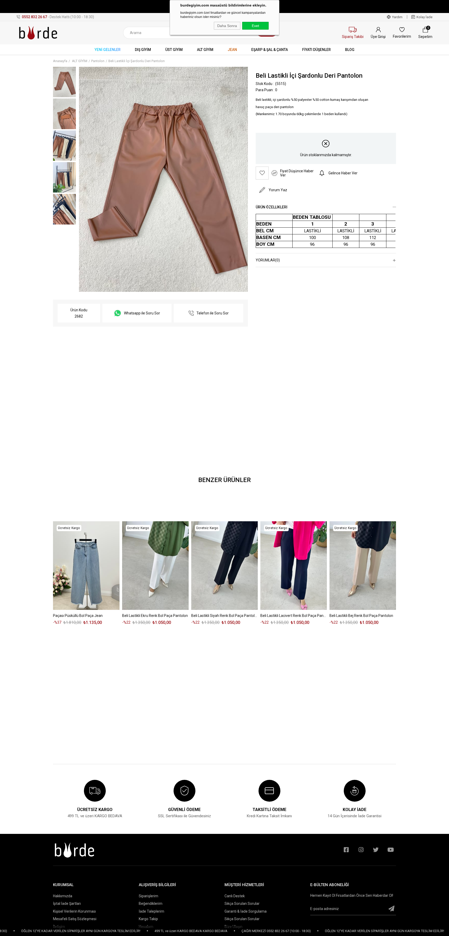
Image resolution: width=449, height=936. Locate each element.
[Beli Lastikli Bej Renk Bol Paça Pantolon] (362, 565)
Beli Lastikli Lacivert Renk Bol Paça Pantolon (293, 616)
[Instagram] (360, 849)
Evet (255, 26)
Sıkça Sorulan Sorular (242, 903)
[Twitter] (375, 849)
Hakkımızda (62, 896)
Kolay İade (424, 17)
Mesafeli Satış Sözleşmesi (74, 919)
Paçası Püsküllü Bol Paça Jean (78, 616)
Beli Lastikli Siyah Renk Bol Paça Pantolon (224, 616)
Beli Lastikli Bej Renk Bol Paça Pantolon (361, 616)
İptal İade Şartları (67, 903)
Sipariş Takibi (353, 37)
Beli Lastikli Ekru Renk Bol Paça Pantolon (155, 616)
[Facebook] (346, 849)
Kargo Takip (148, 919)
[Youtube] (390, 849)
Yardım (397, 17)
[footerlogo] (74, 850)
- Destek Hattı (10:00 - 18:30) (58, 17)
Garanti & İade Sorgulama (245, 911)
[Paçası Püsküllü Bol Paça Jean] (86, 565)
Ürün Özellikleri (271, 207)
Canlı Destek (234, 896)
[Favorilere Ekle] (262, 173)
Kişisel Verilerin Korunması (74, 911)
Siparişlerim (148, 896)
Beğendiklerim (150, 903)
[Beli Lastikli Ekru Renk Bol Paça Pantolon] (155, 565)
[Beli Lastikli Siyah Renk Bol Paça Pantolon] (224, 565)
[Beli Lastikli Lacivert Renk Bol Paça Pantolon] (293, 565)
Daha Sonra (227, 26)
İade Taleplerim (151, 911)
